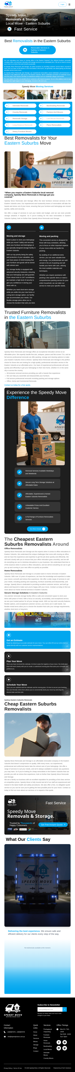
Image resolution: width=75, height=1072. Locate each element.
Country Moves (48, 1058)
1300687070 (11, 1032)
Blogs (35, 1048)
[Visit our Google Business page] (64, 1048)
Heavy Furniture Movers (22, 131)
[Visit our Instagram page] (64, 1042)
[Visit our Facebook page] (59, 1042)
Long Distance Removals (22, 125)
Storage (35, 1045)
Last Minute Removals (55, 118)
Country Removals (20, 112)
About (35, 1035)
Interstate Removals (20, 106)
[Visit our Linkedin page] (59, 1048)
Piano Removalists (54, 125)
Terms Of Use (17, 1068)
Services (36, 1038)
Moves (35, 1041)
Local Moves (48, 1049)
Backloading (48, 1046)
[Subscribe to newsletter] (64, 1009)
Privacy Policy (8, 1068)
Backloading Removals (56, 106)
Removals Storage (20, 118)
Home (35, 1032)
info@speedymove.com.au (16, 1036)
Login (62, 4)
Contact (35, 1051)
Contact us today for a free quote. (17, 385)
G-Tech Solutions (66, 1068)
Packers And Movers (55, 112)
